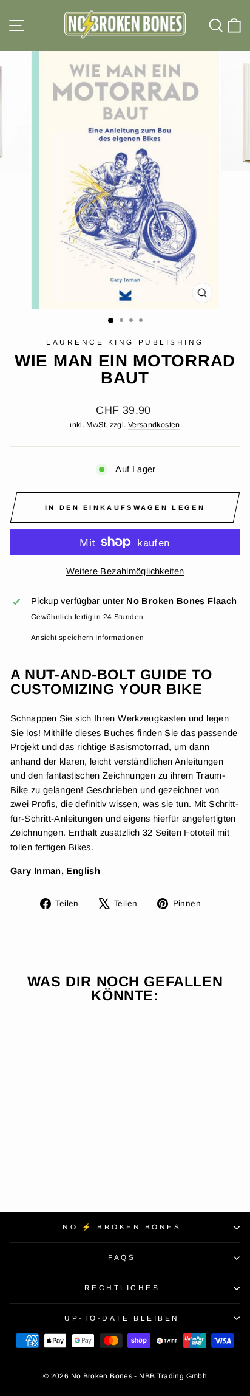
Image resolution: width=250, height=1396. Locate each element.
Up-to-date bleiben (122, 1318)
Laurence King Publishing (125, 342)
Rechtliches (122, 1287)
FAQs (121, 1257)
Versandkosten (154, 425)
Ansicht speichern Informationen (87, 637)
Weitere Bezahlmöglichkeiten (125, 571)
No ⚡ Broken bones (121, 1227)
